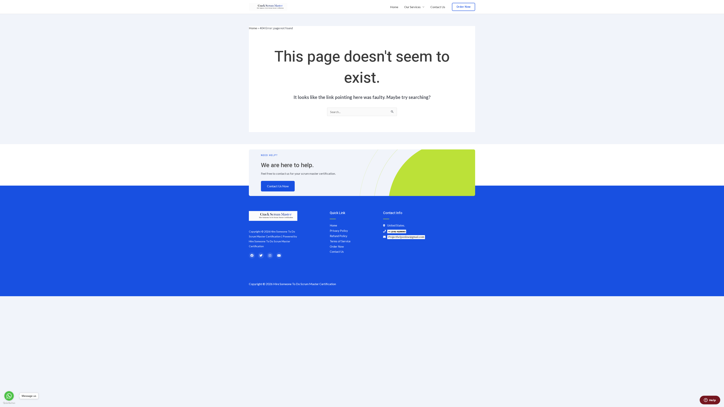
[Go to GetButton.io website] (9, 403)
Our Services (412, 7)
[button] (463, 7)
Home (394, 7)
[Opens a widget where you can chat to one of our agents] (709, 400)
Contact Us (437, 7)
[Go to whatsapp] (9, 396)
